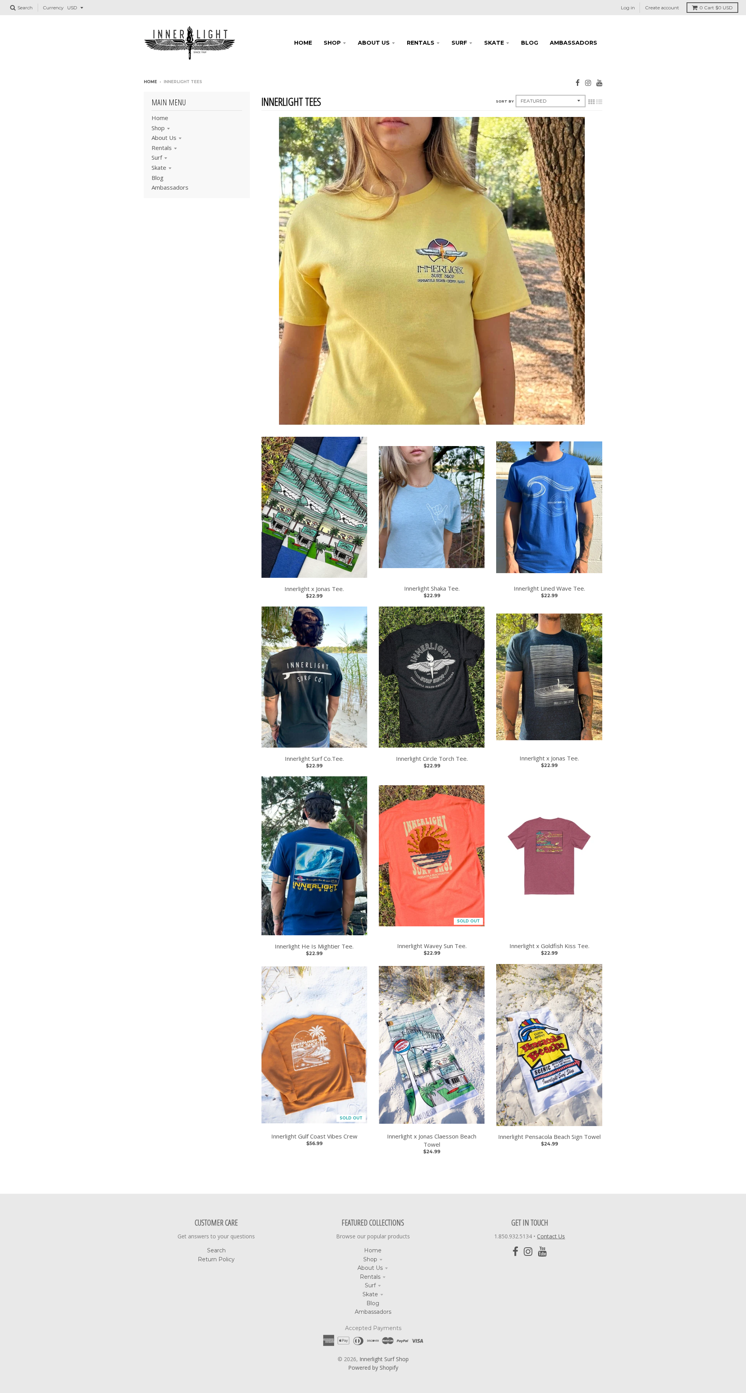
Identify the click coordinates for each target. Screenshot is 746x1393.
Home (150, 81)
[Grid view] (591, 102)
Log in (628, 7)
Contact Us (551, 1236)
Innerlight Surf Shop (384, 1359)
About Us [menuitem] (374, 42)
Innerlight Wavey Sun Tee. (432, 946)
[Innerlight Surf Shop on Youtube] (599, 82)
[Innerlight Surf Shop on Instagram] (588, 82)
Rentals (162, 148)
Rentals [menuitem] (420, 42)
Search (216, 1250)
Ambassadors (170, 187)
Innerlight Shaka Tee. (432, 588)
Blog (158, 177)
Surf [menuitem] (459, 42)
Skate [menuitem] (494, 42)
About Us (164, 137)
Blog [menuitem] (529, 42)
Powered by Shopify (373, 1367)
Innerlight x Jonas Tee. (314, 589)
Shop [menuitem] (332, 42)
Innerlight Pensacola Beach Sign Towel (549, 1136)
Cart (716, 7)
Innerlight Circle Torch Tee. (432, 758)
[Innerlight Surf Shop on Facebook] (577, 82)
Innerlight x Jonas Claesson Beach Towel (431, 1140)
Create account (662, 7)
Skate (159, 167)
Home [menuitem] (303, 42)
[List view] (599, 102)
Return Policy (216, 1259)
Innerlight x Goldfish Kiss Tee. (549, 946)
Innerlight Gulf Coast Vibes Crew (314, 1136)
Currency (53, 7)
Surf (157, 157)
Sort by (505, 101)
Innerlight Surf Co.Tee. (314, 758)
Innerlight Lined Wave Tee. (549, 588)
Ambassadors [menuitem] (573, 42)
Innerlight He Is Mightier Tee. (314, 946)
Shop (158, 128)
